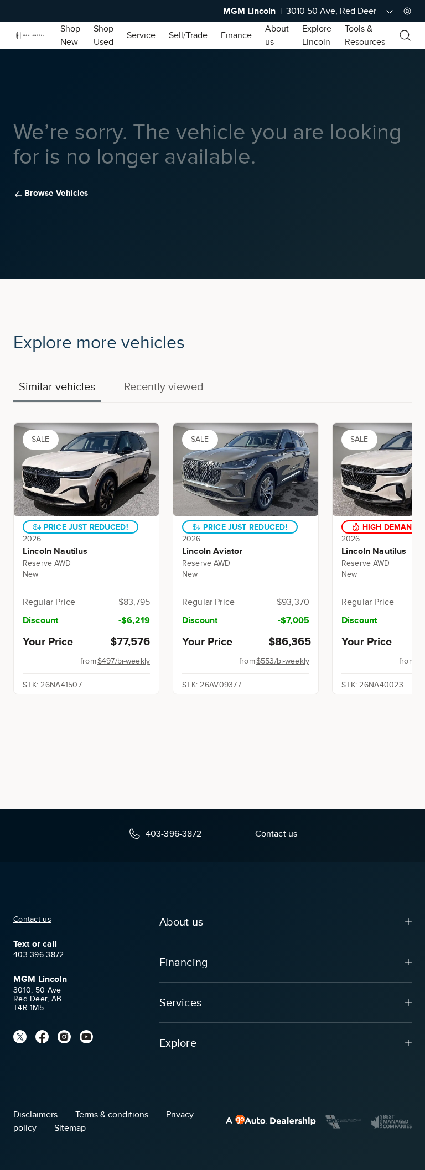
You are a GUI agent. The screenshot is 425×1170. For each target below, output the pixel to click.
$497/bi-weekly (123, 661)
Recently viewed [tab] (164, 386)
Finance (236, 35)
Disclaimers (35, 1115)
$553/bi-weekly (282, 661)
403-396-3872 (38, 954)
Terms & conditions (111, 1115)
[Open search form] (405, 35)
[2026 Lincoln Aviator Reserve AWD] (245, 469)
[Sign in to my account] (407, 11)
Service (141, 35)
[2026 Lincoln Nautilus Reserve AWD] (86, 469)
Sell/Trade (188, 35)
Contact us (32, 919)
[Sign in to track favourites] (143, 436)
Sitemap (70, 1128)
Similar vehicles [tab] (57, 386)
